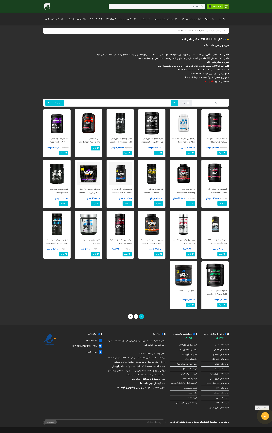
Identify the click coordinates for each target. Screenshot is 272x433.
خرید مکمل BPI (222, 388)
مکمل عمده (192, 392)
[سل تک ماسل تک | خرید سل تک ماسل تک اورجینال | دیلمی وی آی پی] (120, 173)
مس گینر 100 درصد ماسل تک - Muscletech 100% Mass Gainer (57, 142)
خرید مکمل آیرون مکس (219, 378)
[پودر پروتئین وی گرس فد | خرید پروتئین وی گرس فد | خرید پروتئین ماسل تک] (183, 123)
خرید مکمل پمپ (190, 388)
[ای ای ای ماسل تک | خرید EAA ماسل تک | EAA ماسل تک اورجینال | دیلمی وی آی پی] (215, 123)
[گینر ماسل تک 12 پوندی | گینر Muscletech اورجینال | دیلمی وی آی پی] (88, 173)
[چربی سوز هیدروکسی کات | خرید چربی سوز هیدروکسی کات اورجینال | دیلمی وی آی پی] (183, 224)
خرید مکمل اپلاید (222, 368)
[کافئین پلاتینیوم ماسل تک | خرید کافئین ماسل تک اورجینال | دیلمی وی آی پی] (56, 173)
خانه (220, 18)
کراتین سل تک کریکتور (187, 290)
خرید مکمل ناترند (222, 364)
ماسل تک (210, 81)
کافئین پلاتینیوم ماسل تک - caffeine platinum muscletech (58, 193)
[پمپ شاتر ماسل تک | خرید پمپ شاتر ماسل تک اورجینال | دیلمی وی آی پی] (88, 123)
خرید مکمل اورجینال (189, 373)
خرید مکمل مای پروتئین (219, 373)
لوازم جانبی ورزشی (52, 18)
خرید (221, 152)
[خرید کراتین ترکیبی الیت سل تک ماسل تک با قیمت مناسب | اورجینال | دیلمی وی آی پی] (88, 224)
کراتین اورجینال (191, 359)
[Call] (265, 416)
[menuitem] (221, 19)
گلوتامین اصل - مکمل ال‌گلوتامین (184, 383)
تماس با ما (94, 18)
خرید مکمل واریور (222, 397)
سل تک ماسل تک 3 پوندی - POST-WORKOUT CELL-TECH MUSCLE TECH (121, 193)
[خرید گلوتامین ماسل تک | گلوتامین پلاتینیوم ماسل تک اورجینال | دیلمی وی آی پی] (151, 123)
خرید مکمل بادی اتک (220, 359)
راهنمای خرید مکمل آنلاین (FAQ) (119, 18)
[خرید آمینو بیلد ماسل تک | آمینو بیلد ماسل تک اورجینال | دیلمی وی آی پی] (215, 275)
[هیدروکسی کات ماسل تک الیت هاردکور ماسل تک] (120, 224)
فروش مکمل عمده (75, 18)
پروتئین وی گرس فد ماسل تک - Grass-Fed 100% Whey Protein (183, 142)
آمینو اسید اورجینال (189, 354)
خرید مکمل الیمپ (222, 344)
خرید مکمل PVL (222, 402)
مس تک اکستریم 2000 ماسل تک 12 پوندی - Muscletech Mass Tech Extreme (89, 193)
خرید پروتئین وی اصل (188, 344)
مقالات (143, 18)
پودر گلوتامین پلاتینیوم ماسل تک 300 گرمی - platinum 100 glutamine (152, 142)
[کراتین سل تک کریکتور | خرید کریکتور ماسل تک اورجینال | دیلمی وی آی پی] (183, 275)
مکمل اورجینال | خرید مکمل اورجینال (196, 18)
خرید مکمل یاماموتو (221, 354)
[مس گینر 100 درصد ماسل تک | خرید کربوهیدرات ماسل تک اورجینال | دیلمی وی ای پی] (56, 123)
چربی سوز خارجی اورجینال (186, 364)
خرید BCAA (192, 397)
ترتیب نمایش (55, 102)
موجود (183, 102)
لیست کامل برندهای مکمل (186, 402)
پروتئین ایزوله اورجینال (188, 349)
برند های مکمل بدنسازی (164, 18)
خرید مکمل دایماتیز (221, 392)
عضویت (50, 422)
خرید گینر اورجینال (189, 368)
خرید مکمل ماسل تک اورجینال (217, 383)
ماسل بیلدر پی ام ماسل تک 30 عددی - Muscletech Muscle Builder (57, 243)
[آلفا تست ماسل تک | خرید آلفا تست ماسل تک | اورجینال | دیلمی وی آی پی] (151, 173)
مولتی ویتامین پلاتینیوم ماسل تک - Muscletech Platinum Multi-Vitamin (121, 142)
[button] (218, 6)
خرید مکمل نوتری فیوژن (219, 407)
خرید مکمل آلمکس (221, 349)
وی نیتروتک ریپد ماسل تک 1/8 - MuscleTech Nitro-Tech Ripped (152, 243)
